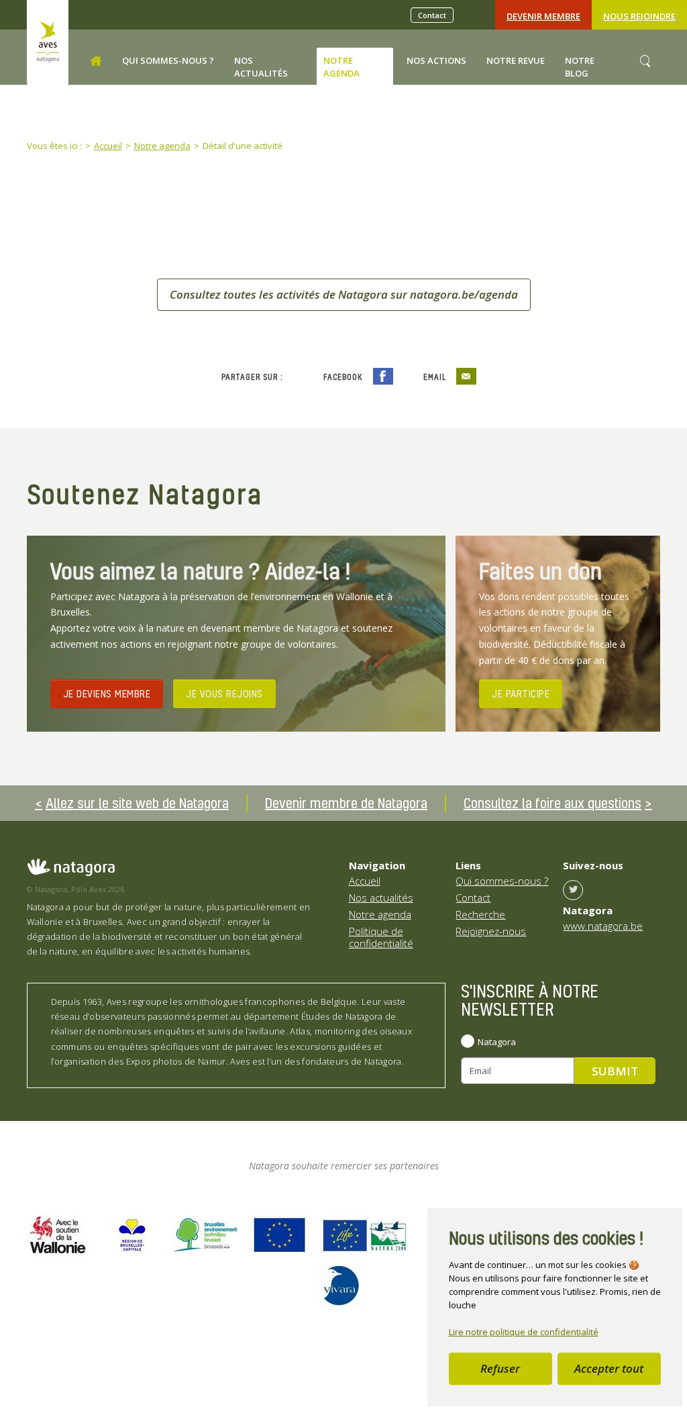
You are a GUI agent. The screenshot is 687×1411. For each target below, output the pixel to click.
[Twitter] (573, 890)
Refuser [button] (500, 1368)
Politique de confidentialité (381, 937)
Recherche (480, 914)
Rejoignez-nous (491, 931)
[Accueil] (96, 61)
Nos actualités (381, 897)
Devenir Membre (543, 16)
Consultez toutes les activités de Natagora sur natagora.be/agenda (344, 294)
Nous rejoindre (639, 16)
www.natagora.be (603, 925)
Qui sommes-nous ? (502, 880)
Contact (432, 15)
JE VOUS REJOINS (224, 693)
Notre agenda (380, 914)
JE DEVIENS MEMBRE (107, 693)
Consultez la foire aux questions (552, 803)
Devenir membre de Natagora (346, 803)
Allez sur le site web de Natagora (137, 803)
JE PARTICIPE (520, 693)
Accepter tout (608, 1368)
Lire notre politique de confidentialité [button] (523, 1332)
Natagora (497, 1042)
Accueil (364, 880)
